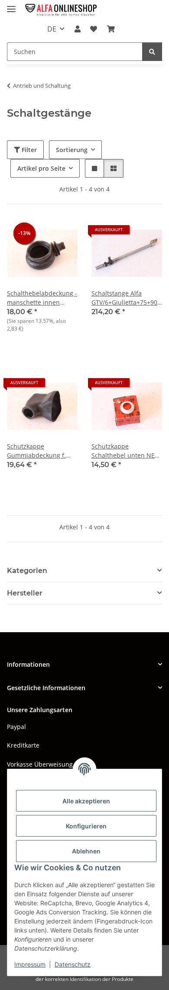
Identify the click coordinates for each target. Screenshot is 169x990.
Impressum (30, 964)
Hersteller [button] (24, 593)
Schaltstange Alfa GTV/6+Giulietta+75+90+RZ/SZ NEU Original (126, 298)
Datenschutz (73, 964)
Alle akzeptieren (86, 801)
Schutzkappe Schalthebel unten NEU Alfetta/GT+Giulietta (125, 451)
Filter (28, 150)
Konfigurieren (86, 826)
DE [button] (51, 29)
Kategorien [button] (27, 571)
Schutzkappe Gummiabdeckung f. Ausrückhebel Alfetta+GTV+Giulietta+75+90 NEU (42, 451)
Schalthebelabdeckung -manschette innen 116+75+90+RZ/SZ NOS (42, 298)
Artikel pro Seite (41, 168)
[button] (77, 29)
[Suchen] (152, 51)
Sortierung (72, 150)
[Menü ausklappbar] (11, 5)
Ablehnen (86, 851)
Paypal (16, 727)
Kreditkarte (23, 745)
